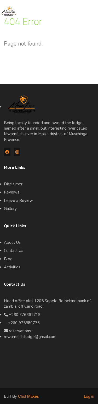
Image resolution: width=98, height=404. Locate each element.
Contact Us (13, 250)
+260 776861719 (25, 314)
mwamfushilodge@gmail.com (30, 336)
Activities (12, 267)
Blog (8, 259)
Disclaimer (13, 184)
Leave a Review (18, 200)
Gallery (10, 208)
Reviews (11, 192)
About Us (12, 242)
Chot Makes (28, 396)
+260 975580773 (22, 322)
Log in (89, 396)
